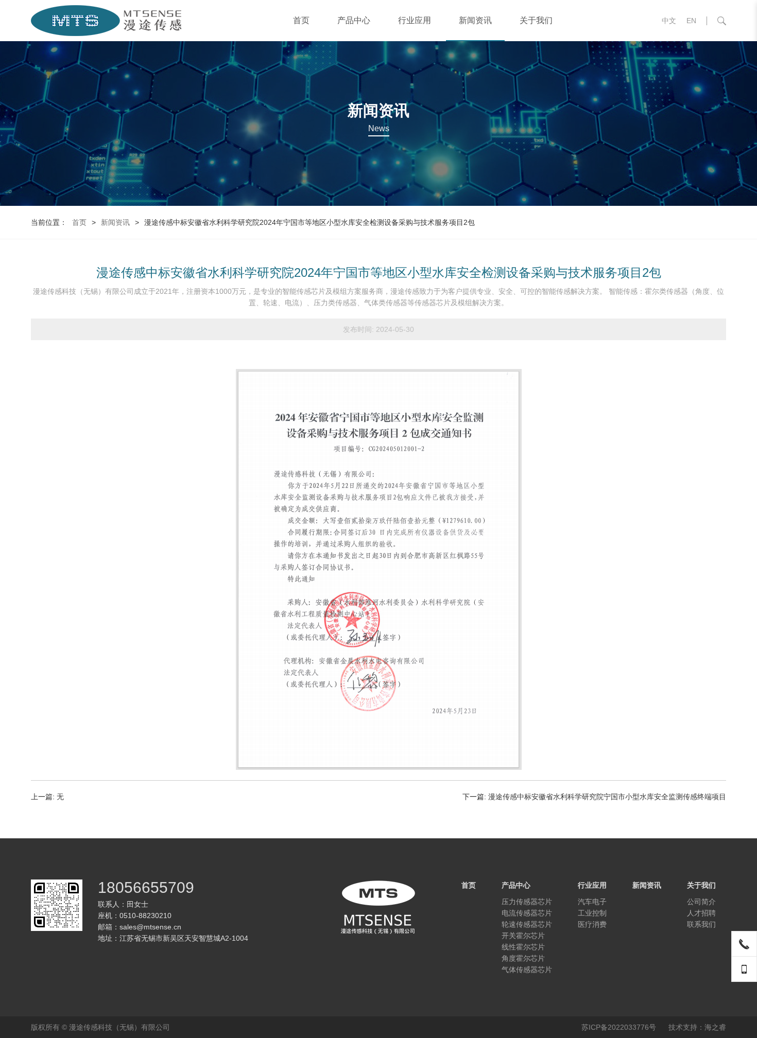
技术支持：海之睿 (697, 1027)
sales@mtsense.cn (150, 927)
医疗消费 (592, 924)
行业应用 (414, 20)
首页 (301, 20)
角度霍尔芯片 (523, 958)
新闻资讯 (475, 20)
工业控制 (592, 913)
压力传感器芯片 (527, 902)
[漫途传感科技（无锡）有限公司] (107, 20)
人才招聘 (701, 913)
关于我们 (536, 20)
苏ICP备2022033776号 (618, 1027)
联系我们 (701, 924)
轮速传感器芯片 (527, 924)
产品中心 (353, 20)
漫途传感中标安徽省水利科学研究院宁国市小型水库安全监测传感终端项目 (607, 797)
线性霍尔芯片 (523, 947)
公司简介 (701, 902)
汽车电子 (592, 902)
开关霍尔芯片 (523, 935)
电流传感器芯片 (527, 913)
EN (691, 20)
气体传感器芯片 (527, 969)
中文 (669, 20)
